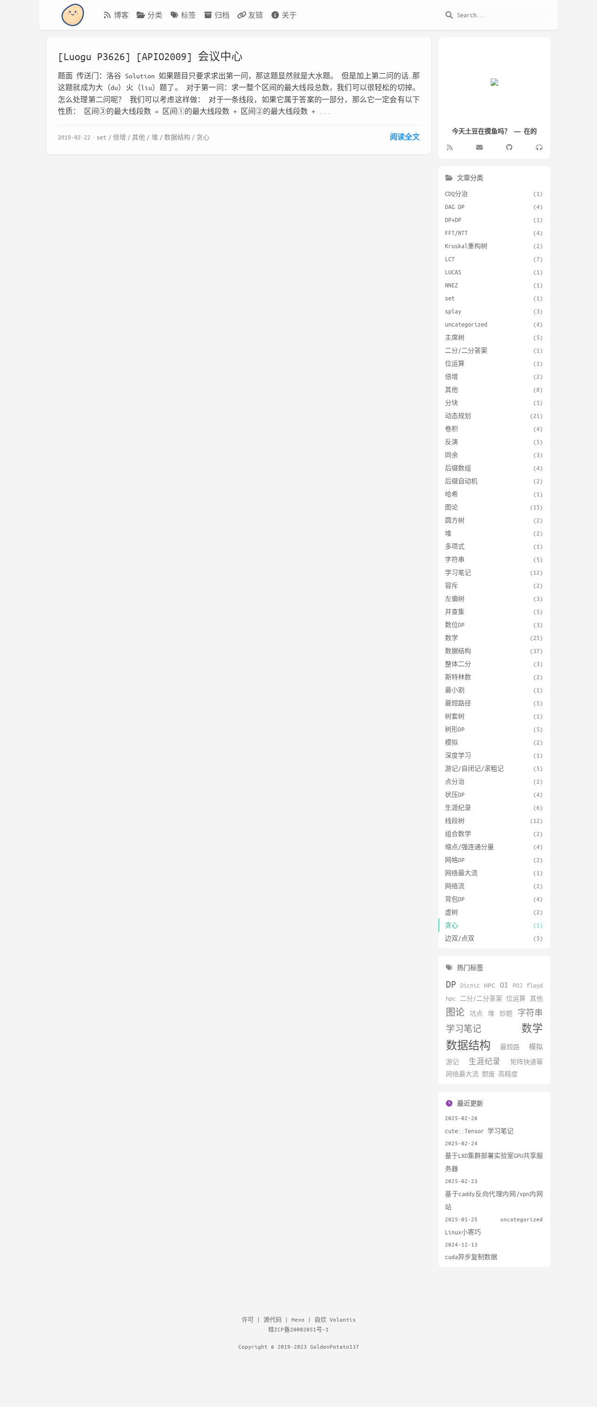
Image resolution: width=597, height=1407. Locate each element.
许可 (248, 1319)
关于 (289, 15)
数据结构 (177, 137)
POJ (517, 985)
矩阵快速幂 (526, 1062)
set (101, 137)
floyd (535, 985)
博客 (121, 15)
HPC (489, 985)
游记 (452, 1062)
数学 (532, 1028)
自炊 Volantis (335, 1319)
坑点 (476, 1013)
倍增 (119, 137)
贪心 (202, 137)
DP (451, 984)
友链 (255, 15)
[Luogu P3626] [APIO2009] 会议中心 (150, 56)
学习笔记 (463, 1028)
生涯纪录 (484, 1061)
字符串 (530, 1012)
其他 (138, 137)
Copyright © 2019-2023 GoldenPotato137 (298, 1346)
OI (504, 984)
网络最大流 (462, 1074)
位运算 (516, 998)
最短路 (510, 1047)
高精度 (508, 1074)
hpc (451, 998)
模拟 (536, 1047)
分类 (154, 15)
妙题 (506, 1013)
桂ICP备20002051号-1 (298, 1329)
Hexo (298, 1319)
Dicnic (470, 985)
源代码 (273, 1319)
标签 (188, 15)
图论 (455, 1012)
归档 (222, 15)
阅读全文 (405, 136)
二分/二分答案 (481, 998)
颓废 (488, 1074)
